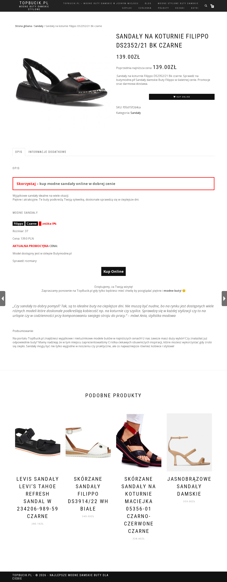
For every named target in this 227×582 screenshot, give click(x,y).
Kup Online (183, 97)
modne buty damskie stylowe (34, 8)
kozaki (180, 8)
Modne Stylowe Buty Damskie (178, 3)
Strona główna (23, 26)
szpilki (127, 8)
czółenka (145, 8)
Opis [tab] (18, 152)
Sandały (38, 26)
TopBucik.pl (34, 3)
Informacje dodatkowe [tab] (47, 152)
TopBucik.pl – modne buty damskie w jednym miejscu (101, 3)
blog (148, 3)
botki (195, 8)
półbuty (163, 8)
